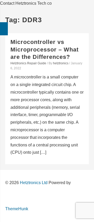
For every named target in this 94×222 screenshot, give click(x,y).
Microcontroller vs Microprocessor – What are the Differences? (44, 49)
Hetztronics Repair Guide (28, 63)
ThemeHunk (16, 209)
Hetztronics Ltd (34, 182)
